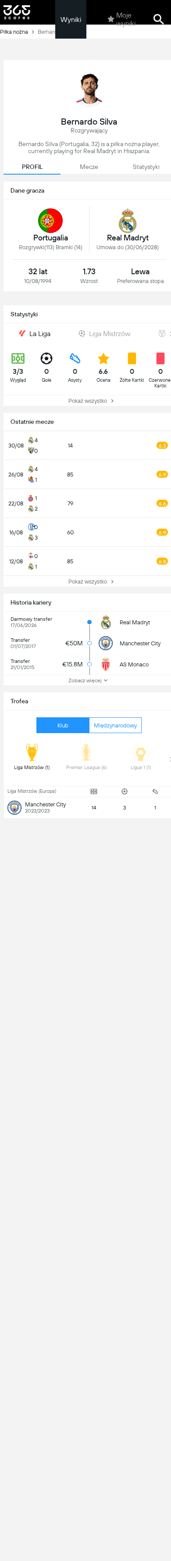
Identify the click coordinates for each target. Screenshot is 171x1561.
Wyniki (71, 19)
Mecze (89, 166)
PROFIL (32, 166)
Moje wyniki (125, 19)
